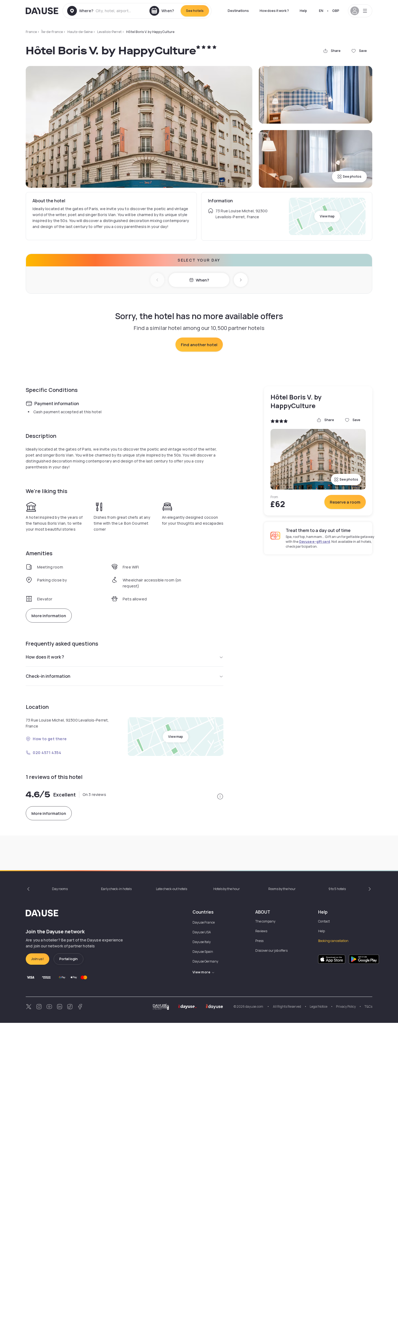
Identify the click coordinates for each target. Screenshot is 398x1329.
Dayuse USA (202, 932)
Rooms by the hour (282, 889)
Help (303, 10)
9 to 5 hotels (337, 889)
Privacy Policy (346, 1006)
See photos (352, 176)
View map (327, 216)
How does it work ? (274, 10)
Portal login (68, 959)
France (31, 31)
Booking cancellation (333, 940)
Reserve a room (345, 502)
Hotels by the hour (226, 889)
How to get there (50, 738)
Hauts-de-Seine (80, 31)
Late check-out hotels (171, 889)
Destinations (238, 10)
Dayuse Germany (205, 961)
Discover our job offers (271, 950)
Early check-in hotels (116, 889)
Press (259, 940)
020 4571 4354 (47, 752)
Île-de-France (52, 31)
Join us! (37, 959)
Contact (324, 921)
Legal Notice (318, 1006)
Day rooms (60, 889)
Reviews (261, 931)
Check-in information (48, 676)
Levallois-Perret (109, 31)
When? (202, 280)
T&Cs (368, 1006)
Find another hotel (199, 345)
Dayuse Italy (202, 942)
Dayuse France (204, 922)
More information (48, 616)
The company (265, 921)
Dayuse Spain (203, 951)
